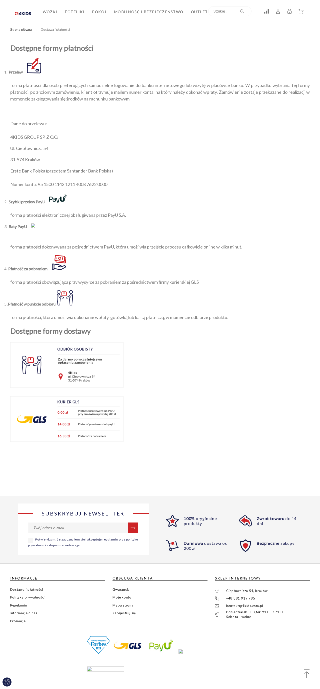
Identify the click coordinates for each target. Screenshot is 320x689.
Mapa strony (123, 605)
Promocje (18, 621)
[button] (306, 674)
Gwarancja (121, 590)
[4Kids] (25, 11)
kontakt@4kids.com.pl (244, 606)
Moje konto (122, 597)
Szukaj (245, 11)
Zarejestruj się (124, 613)
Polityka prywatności (27, 597)
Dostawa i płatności (26, 590)
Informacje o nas (23, 613)
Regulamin (18, 605)
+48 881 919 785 (240, 598)
